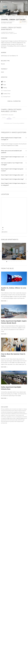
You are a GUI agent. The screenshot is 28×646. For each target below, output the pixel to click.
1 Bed (9, 117)
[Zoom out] (3, 230)
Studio (4, 117)
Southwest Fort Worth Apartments (16, 16)
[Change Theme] (1, 1)
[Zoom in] (3, 228)
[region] (14, 215)
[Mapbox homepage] (4, 232)
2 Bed (14, 117)
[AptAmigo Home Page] (6, 1)
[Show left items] (1, 251)
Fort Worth (4, 16)
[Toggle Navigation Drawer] (26, 2)
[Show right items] (27, 251)
